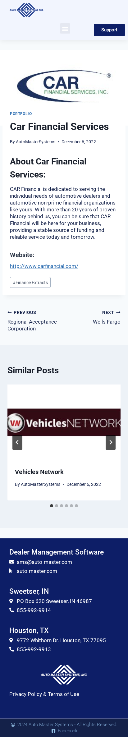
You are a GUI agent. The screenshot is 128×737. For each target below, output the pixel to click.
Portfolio (21, 114)
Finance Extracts (30, 282)
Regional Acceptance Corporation (32, 321)
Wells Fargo (107, 317)
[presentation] (64, 422)
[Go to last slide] (17, 442)
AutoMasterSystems (35, 141)
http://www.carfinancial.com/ (44, 266)
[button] (65, 28)
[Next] (111, 442)
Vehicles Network (39, 472)
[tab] (51, 505)
